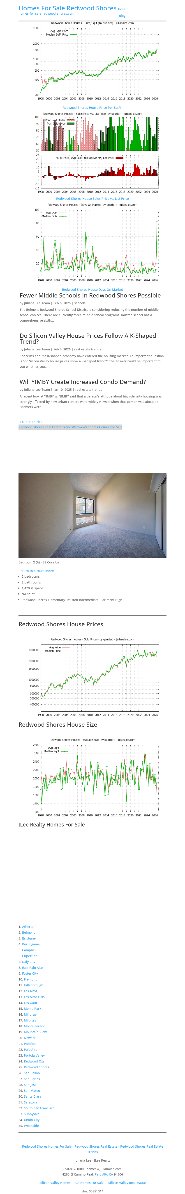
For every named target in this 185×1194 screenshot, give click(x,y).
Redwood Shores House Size (57, 724)
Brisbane (29, 938)
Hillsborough (33, 985)
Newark (30, 1038)
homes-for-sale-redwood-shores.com (46, 13)
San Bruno (32, 1073)
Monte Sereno (34, 1026)
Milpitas (30, 1020)
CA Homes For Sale (89, 1182)
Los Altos (30, 991)
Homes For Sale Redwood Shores (67, 8)
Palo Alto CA (104, 1174)
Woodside (31, 1126)
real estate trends (87, 349)
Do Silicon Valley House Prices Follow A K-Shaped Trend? (88, 338)
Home (121, 9)
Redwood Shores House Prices (60, 624)
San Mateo (32, 1090)
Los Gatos (31, 1003)
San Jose (30, 1085)
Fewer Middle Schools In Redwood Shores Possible (90, 295)
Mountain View (35, 1032)
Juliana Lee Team (37, 303)
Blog (122, 16)
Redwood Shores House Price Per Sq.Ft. (92, 107)
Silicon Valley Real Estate (127, 1182)
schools (80, 303)
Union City (31, 1120)
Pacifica (30, 1044)
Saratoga (30, 1102)
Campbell (29, 950)
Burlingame (31, 944)
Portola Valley (34, 1055)
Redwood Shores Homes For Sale (97, 427)
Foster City (30, 973)
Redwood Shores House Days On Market (92, 289)
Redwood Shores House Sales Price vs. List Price (92, 198)
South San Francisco (39, 1108)
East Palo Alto (32, 967)
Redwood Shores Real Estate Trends (45, 427)
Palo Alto (30, 1049)
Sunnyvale (31, 1114)
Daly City (28, 962)
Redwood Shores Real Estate (95, 1146)
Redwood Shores (36, 1067)
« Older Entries (31, 422)
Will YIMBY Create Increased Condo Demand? (83, 382)
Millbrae (30, 1014)
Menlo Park (32, 1008)
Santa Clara (32, 1096)
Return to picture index (36, 571)
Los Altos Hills (34, 997)
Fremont (30, 979)
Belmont (28, 932)
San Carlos (32, 1079)
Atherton (28, 926)
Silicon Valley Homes (55, 1182)
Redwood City (34, 1061)
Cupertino (29, 956)
